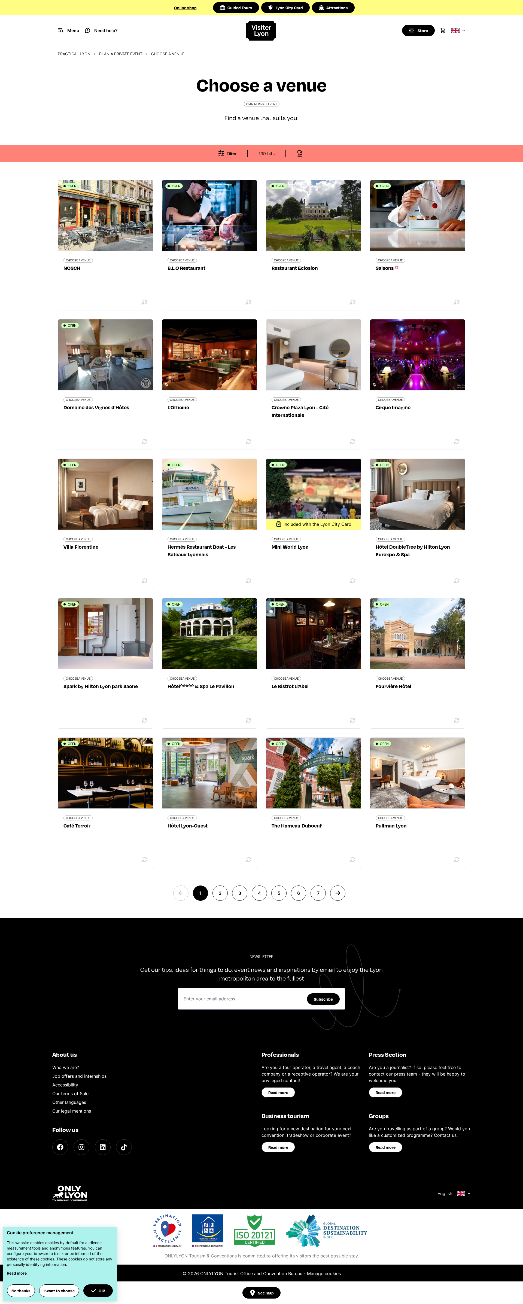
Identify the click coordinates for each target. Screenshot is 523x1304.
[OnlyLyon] (69, 1193)
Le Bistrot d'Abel (290, 686)
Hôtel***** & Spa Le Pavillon (201, 686)
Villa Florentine (80, 546)
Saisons (385, 267)
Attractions (337, 7)
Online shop (185, 7)
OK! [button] (102, 1290)
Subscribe (323, 999)
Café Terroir (76, 825)
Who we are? (65, 1067)
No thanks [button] (21, 1290)
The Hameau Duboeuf (297, 825)
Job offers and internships (79, 1076)
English (444, 1193)
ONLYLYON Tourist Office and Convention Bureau (251, 1273)
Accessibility (65, 1085)
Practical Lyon (74, 53)
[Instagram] (81, 1147)
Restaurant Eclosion (295, 267)
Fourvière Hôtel (393, 686)
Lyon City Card (289, 7)
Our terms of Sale (70, 1093)
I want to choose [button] (59, 1290)
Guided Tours (239, 7)
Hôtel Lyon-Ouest (188, 825)
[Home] (262, 31)
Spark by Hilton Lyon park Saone (100, 686)
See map (266, 1293)
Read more (278, 1092)
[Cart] (443, 30)
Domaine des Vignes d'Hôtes (96, 407)
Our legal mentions (71, 1111)
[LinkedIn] (103, 1147)
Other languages (69, 1102)
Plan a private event (120, 53)
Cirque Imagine (393, 407)
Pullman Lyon (391, 825)
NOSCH (71, 267)
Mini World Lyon (290, 546)
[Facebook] (60, 1147)
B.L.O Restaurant (186, 267)
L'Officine (178, 407)
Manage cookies (324, 1273)
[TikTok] (124, 1147)
